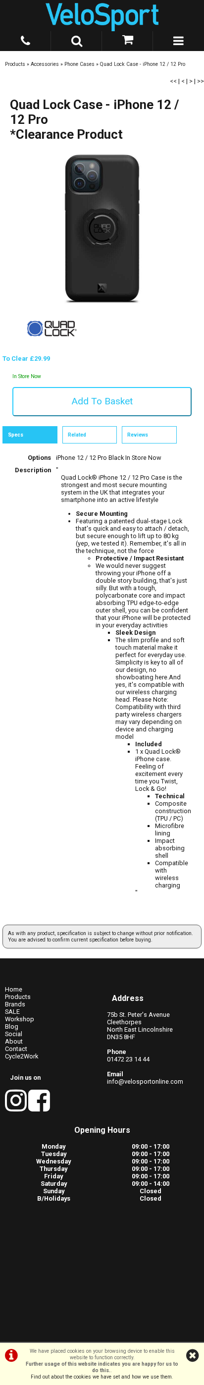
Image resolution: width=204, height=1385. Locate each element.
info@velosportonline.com (145, 1081)
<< (173, 81)
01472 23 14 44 (128, 1059)
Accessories (45, 64)
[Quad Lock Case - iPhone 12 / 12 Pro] (102, 229)
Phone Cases (79, 64)
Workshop (19, 1019)
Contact (16, 1049)
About (14, 1041)
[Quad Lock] (52, 351)
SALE (12, 1011)
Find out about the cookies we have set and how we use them (101, 1377)
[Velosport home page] (102, 15)
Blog (11, 1026)
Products (15, 64)
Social (13, 1034)
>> (200, 81)
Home (13, 989)
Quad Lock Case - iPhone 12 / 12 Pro (142, 64)
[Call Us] (25, 39)
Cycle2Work (21, 1056)
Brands (15, 1004)
